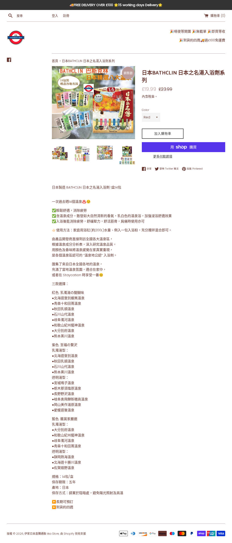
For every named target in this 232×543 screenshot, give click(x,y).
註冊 (66, 16)
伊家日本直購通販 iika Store (41, 534)
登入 (55, 16)
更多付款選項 (162, 156)
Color (145, 110)
